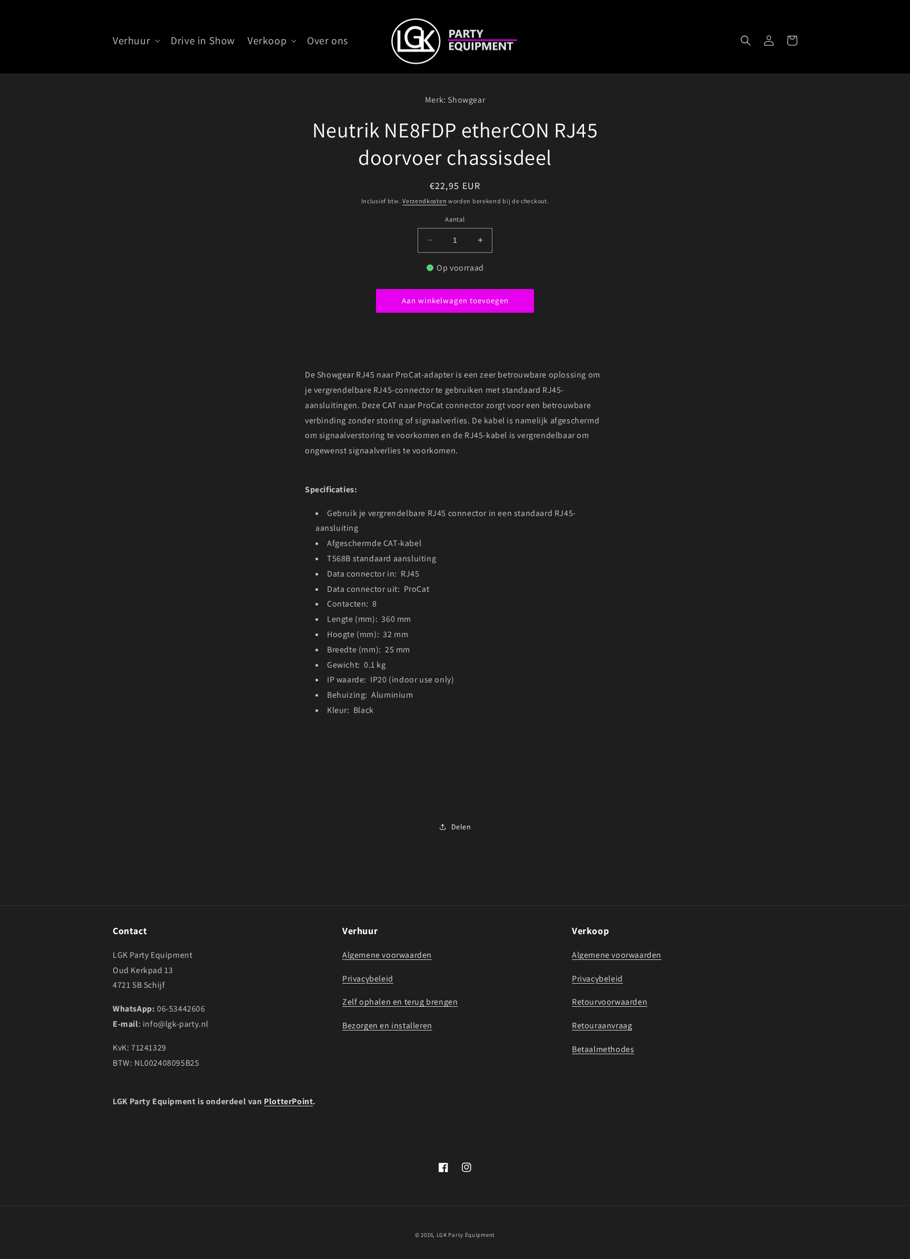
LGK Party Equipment (466, 1234)
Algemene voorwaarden (387, 954)
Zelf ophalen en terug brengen (400, 1001)
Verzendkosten (424, 200)
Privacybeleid (367, 978)
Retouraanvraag (602, 1025)
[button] (135, 40)
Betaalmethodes (603, 1049)
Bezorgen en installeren (387, 1025)
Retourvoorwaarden (609, 1001)
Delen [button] (461, 826)
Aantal (454, 219)
